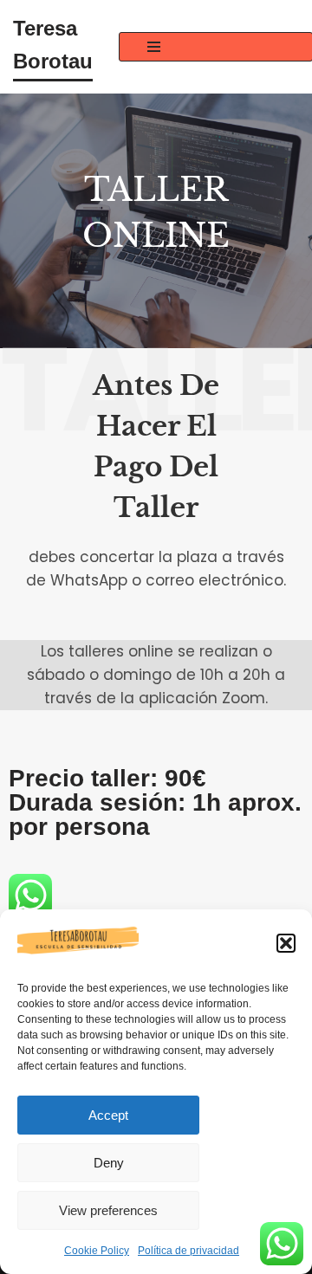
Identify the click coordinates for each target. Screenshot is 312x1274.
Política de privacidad (188, 1251)
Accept (108, 1115)
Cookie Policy (96, 1251)
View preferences (108, 1210)
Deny (109, 1162)
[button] (286, 943)
